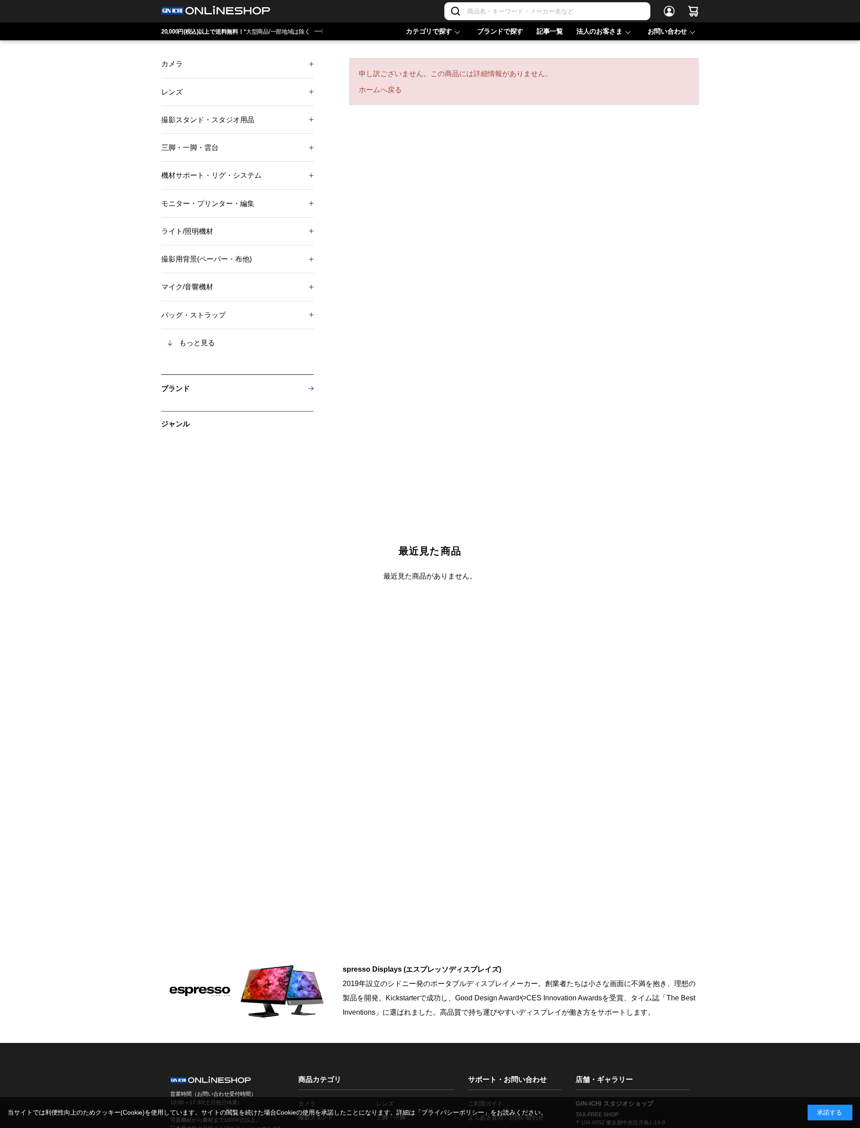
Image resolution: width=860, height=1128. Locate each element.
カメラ (172, 64)
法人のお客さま (599, 31)
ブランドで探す (500, 31)
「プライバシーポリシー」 (452, 1112)
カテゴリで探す (429, 31)
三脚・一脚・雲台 (190, 147)
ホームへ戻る (380, 90)
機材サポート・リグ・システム (211, 175)
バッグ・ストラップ (193, 315)
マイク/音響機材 (187, 287)
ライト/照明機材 (187, 231)
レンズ (172, 92)
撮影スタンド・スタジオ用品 (207, 120)
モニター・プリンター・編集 (207, 203)
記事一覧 (550, 31)
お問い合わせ (667, 31)
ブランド (175, 388)
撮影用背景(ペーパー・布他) (206, 259)
